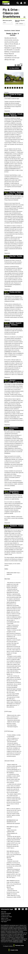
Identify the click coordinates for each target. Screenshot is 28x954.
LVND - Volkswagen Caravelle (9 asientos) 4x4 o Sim (19, 23)
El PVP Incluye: (8, 711)
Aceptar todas (14, 950)
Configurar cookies (8, 946)
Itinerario (7, 92)
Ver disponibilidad (14, 68)
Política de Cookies (18, 941)
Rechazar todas (19, 945)
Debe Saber (7, 579)
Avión (4, 22)
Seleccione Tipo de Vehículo (19, 21)
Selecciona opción (7, 20)
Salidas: (6, 569)
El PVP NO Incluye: (9, 731)
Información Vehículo (9, 760)
